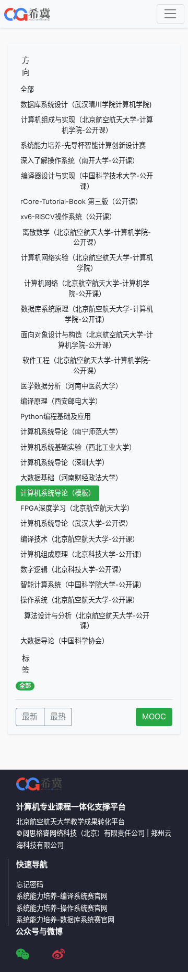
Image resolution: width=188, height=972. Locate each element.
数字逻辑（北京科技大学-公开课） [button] (72, 569)
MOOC (154, 716)
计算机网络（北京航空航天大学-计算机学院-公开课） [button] (86, 288)
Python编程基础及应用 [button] (55, 416)
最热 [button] (58, 716)
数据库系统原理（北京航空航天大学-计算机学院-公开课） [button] (87, 314)
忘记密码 (29, 884)
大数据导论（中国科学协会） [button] (64, 640)
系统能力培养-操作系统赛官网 (62, 908)
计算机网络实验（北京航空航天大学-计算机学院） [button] (87, 262)
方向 (26, 66)
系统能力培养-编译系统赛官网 (62, 896)
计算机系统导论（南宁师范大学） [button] (71, 431)
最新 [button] (30, 716)
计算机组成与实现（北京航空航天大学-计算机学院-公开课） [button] (87, 124)
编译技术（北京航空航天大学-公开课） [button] (79, 539)
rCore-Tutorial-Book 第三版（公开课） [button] (81, 201)
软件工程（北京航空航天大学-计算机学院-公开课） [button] (86, 365)
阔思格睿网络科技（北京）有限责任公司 (83, 833)
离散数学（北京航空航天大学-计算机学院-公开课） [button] (86, 237)
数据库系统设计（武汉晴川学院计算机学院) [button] (86, 104)
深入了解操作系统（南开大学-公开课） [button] (79, 160)
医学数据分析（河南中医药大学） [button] (71, 386)
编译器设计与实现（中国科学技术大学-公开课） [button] (87, 180)
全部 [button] (27, 89)
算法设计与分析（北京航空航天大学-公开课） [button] (86, 620)
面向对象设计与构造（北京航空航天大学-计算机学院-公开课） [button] (87, 339)
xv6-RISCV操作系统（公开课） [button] (68, 216)
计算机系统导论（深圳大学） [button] (64, 462)
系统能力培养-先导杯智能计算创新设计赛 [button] (83, 145)
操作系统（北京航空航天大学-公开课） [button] (79, 600)
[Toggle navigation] (170, 14)
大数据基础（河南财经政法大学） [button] (71, 477)
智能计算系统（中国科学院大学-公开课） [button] (83, 584)
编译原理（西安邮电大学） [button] (61, 401)
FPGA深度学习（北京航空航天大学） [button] (77, 508)
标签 (26, 664)
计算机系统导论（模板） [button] (57, 493)
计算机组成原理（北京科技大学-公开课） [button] (83, 554)
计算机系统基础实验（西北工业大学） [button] (78, 447)
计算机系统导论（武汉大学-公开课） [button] (76, 523)
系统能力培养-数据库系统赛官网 (65, 919)
